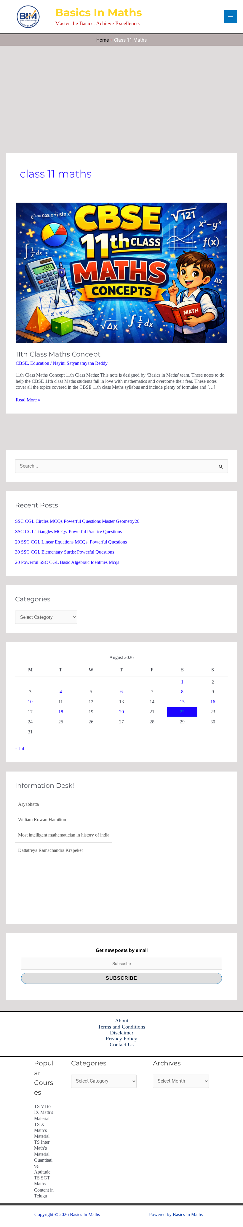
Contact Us (122, 1044)
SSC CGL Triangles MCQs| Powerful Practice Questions (68, 531)
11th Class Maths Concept (58, 354)
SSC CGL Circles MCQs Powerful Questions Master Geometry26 (77, 521)
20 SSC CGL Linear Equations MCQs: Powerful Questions (71, 541)
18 (60, 711)
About (121, 1020)
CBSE (22, 363)
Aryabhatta (28, 850)
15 (182, 701)
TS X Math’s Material (41, 1130)
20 (121, 711)
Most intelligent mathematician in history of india (63, 819)
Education (39, 363)
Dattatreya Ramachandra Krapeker (50, 834)
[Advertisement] (121, 90)
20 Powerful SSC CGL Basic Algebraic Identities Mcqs (67, 562)
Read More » (28, 399)
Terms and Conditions (121, 1027)
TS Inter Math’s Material (41, 1148)
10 (30, 701)
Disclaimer (121, 1033)
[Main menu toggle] (230, 16)
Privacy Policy (121, 1039)
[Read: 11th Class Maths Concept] (121, 272)
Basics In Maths (98, 12)
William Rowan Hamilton (42, 804)
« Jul (19, 748)
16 (212, 701)
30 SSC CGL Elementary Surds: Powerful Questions (64, 551)
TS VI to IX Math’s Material (43, 1112)
